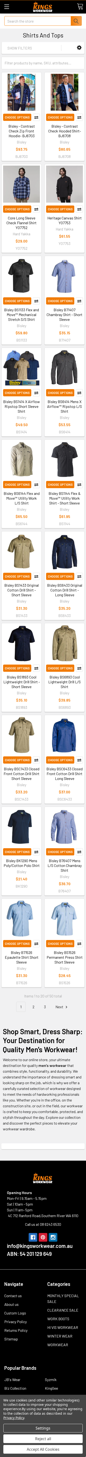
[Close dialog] (81, 708)
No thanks (22, 748)
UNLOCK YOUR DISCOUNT (22, 742)
